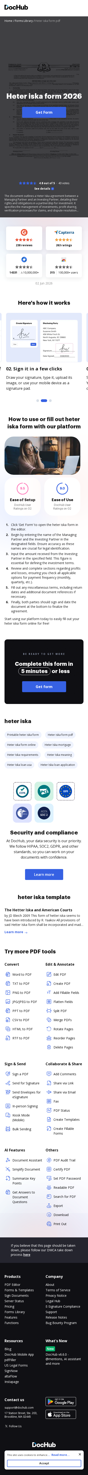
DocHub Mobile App (19, 1354)
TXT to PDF (21, 983)
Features (11, 1317)
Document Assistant (27, 1160)
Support (51, 1312)
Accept (44, 1463)
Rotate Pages (63, 1029)
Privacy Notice (56, 1295)
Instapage (12, 1382)
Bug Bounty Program (61, 1323)
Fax (56, 1101)
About (50, 1284)
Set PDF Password (67, 1178)
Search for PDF (64, 1196)
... (58, 1455)
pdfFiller (10, 1360)
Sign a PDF (20, 1074)
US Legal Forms (16, 1365)
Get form (44, 686)
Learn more (44, 874)
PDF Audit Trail (64, 1160)
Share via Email (64, 1092)
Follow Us (15, 1426)
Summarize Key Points (23, 1180)
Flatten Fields (63, 1002)
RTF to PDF (21, 1038)
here (26, 1254)
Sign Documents (17, 1295)
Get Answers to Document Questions (23, 1197)
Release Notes (56, 1317)
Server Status (14, 1301)
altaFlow (11, 1376)
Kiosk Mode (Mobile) (21, 1117)
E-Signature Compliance (63, 1306)
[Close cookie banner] (79, 1454)
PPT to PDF (21, 1011)
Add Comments (64, 1074)
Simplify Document (26, 1169)
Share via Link (63, 1083)
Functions (12, 1323)
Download (61, 1215)
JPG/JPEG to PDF (24, 1002)
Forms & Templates (19, 1290)
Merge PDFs (62, 1020)
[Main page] (16, 8)
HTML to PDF (22, 1029)
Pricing (9, 1306)
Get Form (44, 112)
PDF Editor (12, 1284)
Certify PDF (61, 1169)
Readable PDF (63, 1187)
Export (58, 1206)
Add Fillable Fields (66, 992)
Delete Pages (63, 1047)
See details (42, 189)
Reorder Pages (64, 1038)
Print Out (60, 1224)
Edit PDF (59, 974)
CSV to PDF (20, 1020)
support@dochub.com (19, 1408)
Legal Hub (53, 1301)
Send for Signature (25, 1083)
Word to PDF (22, 974)
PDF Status (61, 1110)
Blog (8, 1349)
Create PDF (61, 983)
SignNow (11, 1371)
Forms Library (15, 1312)
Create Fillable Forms (63, 1131)
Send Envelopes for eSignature (26, 1094)
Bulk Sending (21, 1129)
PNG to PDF (21, 992)
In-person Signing (25, 1106)
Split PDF (60, 1011)
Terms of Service (58, 1290)
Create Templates (66, 1119)
